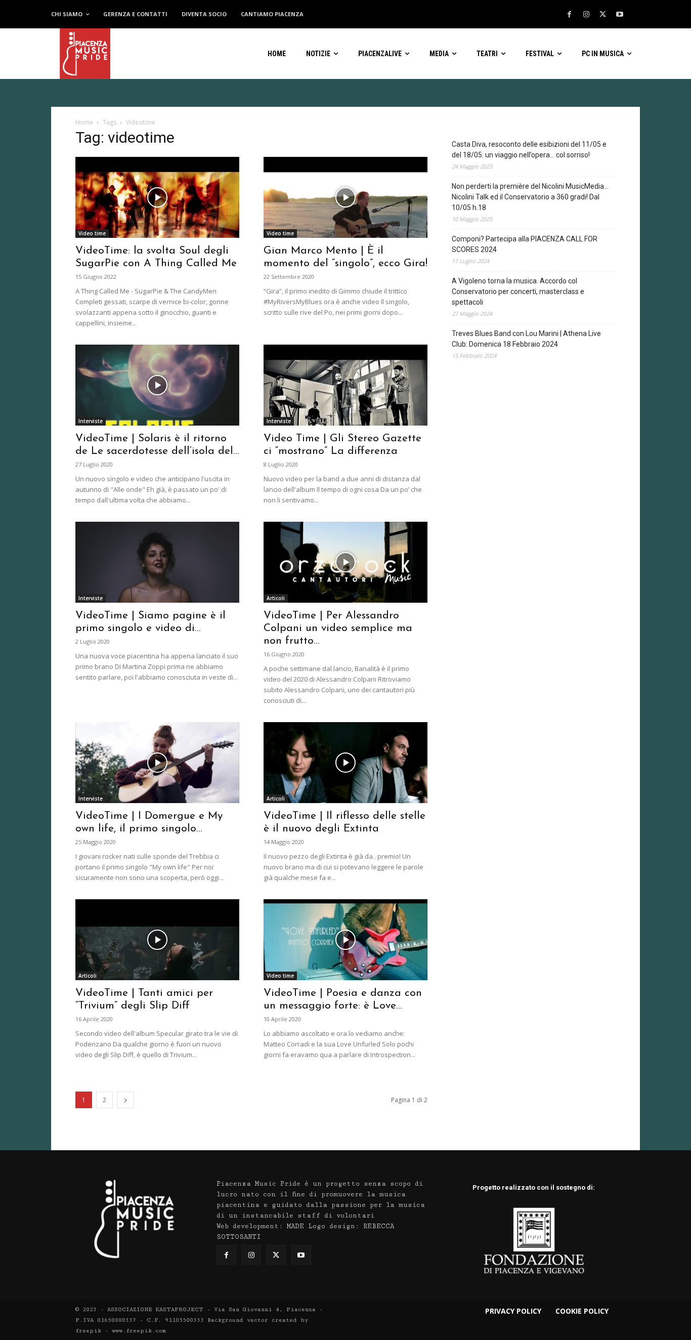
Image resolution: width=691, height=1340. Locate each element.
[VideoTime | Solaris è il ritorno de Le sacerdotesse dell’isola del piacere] (157, 385)
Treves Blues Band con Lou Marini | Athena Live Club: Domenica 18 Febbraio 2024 (526, 338)
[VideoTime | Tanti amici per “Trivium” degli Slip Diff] (157, 939)
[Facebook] (570, 15)
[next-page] (125, 1100)
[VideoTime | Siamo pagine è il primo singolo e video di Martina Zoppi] (157, 562)
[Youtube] (620, 15)
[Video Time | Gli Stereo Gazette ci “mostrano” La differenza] (345, 385)
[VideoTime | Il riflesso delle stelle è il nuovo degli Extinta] (345, 762)
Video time (92, 233)
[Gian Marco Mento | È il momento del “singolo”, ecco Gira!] (345, 197)
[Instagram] (586, 15)
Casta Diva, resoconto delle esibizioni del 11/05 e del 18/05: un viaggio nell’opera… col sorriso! (529, 149)
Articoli (276, 598)
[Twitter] (603, 15)
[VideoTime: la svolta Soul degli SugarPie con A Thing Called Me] (157, 197)
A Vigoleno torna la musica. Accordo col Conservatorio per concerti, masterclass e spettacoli (518, 291)
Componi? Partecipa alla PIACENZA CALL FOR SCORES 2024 (524, 244)
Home (84, 122)
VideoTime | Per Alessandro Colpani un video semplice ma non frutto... (338, 628)
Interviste (90, 421)
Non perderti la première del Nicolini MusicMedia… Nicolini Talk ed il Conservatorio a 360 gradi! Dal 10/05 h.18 (530, 197)
